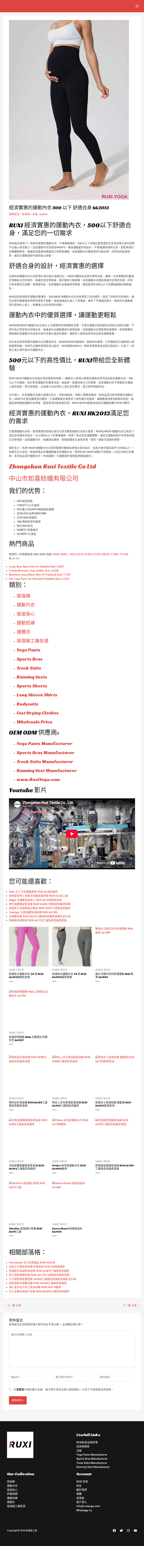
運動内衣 (26, 605)
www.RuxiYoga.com (38, 779)
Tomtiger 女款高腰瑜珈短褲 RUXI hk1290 (33, 912)
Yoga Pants (28, 650)
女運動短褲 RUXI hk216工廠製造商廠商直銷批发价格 (40, 916)
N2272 (105, 554)
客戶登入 (81, 1502)
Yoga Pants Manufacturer (44, 743)
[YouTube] (135, 1530)
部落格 (26, 214)
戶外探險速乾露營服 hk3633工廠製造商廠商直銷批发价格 (42, 1279)
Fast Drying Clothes (38, 713)
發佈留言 (14, 214)
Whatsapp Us (84, 1510)
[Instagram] (128, 1530)
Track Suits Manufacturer (45, 761)
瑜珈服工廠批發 (33, 641)
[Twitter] (121, 1530)
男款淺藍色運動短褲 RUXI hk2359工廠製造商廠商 (38, 1283)
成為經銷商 (83, 1446)
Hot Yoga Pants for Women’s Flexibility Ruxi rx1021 (39, 578)
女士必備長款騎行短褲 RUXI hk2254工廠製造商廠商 (39, 1291)
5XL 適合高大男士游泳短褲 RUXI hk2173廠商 (35, 1287)
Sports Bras (29, 659)
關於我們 (81, 1489)
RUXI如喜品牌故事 (87, 1442)
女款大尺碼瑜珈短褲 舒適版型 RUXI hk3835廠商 (37, 1266)
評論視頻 (12, 1493)
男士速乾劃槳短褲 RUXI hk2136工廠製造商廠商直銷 (39, 1274)
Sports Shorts (32, 686)
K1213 (79, 554)
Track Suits (29, 668)
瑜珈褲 (23, 596)
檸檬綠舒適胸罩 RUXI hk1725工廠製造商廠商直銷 (38, 920)
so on (15, 558)
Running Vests (32, 677)
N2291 (64, 554)
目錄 (79, 1450)
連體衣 (23, 632)
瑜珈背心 (26, 614)
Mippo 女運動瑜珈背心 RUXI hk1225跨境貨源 (35, 900)
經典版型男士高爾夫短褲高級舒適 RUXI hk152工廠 (38, 895)
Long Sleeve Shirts (37, 695)
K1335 (88, 554)
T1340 (114, 554)
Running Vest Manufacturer (47, 770)
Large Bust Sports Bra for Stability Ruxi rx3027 (36, 566)
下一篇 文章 (131, 1305)
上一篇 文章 (12, 1305)
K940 (56, 554)
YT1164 (123, 554)
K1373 (96, 554)
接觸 (79, 1493)
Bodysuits (27, 704)
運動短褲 (26, 623)
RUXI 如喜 (82, 1481)
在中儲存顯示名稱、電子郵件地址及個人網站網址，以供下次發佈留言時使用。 (64, 1389)
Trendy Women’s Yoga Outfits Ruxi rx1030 (33, 570)
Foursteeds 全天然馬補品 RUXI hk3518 (32, 1262)
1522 (72, 554)
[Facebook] (114, 1530)
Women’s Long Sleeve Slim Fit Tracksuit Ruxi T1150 (39, 574)
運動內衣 (12, 1485)
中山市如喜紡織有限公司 (43, 478)
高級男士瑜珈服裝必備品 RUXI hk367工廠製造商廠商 (40, 908)
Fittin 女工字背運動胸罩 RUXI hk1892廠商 (33, 891)
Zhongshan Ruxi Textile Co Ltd (52, 466)
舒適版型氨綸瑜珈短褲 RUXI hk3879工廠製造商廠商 (39, 1270)
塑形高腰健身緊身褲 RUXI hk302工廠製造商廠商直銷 (40, 904)
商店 (79, 1485)
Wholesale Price (35, 722)
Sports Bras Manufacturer (45, 752)
